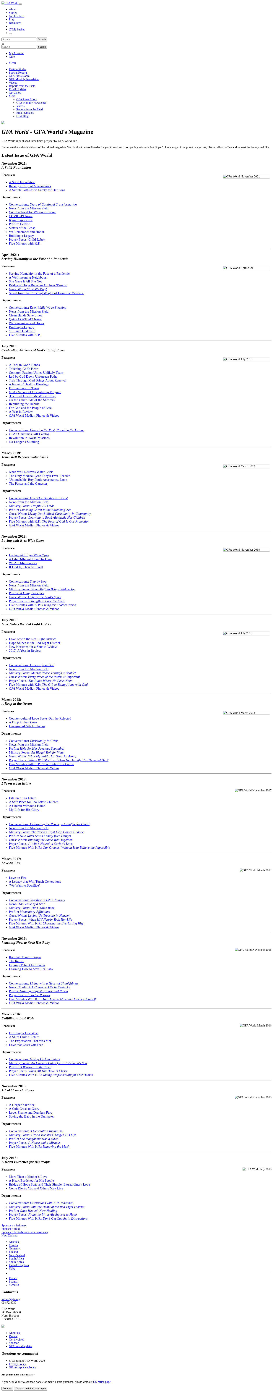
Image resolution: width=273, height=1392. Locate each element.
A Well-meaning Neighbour (27, 277)
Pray (11, 19)
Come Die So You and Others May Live (36, 1188)
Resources (15, 22)
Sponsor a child (10, 1228)
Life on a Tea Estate (22, 798)
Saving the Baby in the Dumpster (31, 1116)
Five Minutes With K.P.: (59, 847)
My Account (16, 53)
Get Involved (16, 16)
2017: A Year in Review (25, 650)
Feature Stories (17, 69)
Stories (13, 12)
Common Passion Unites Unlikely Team (36, 372)
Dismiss (7, 1388)
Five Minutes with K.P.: (49, 521)
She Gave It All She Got (25, 281)
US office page (102, 1381)
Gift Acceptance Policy (22, 1367)
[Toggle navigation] (20, 4)
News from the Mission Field (28, 208)
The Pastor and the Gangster (28, 483)
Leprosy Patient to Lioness (27, 965)
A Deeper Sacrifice (22, 1105)
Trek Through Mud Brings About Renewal (37, 380)
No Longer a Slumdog (24, 442)
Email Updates (17, 89)
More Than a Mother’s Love (28, 1176)
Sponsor (14, 1342)
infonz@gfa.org (10, 1299)
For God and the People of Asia (30, 408)
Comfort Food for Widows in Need (32, 212)
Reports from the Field (22, 86)
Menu (12, 62)
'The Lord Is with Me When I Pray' (32, 396)
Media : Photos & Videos (34, 415)
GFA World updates (20, 1346)
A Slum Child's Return (24, 1037)
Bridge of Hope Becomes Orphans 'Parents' (38, 285)
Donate (13, 1336)
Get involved (16, 1339)
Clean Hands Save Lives (25, 315)
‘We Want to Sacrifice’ (24, 885)
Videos (13, 82)
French (13, 1278)
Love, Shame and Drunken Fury (30, 1112)
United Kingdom (19, 1265)
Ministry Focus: (31, 506)
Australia (14, 1241)
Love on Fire (17, 878)
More (12, 96)
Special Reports (18, 72)
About (12, 9)
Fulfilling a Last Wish (23, 1033)
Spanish (13, 1281)
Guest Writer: (50, 513)
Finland (13, 1251)
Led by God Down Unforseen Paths (33, 376)
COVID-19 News (20, 216)
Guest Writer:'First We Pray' (28, 289)
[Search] (10, 33)
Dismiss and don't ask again (30, 1388)
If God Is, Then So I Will (26, 567)
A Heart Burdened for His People (31, 1180)
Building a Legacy (21, 235)
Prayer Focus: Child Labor (27, 239)
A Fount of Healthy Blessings (29, 384)
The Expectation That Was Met (30, 1041)
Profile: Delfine (19, 224)
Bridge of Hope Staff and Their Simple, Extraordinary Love (49, 1184)
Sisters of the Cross (22, 228)
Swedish (14, 1284)
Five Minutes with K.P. (24, 243)
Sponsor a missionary (14, 1225)
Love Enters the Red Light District (32, 639)
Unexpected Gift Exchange (27, 726)
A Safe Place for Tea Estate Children (33, 802)
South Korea (16, 1261)
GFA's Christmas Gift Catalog (29, 434)
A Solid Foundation (22, 182)
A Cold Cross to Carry (24, 1108)
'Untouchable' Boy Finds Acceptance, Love (38, 479)
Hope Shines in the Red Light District (34, 643)
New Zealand (17, 1255)
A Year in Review (21, 411)
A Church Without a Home (27, 806)
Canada (13, 1245)
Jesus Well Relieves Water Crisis (31, 472)
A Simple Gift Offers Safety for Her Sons (37, 190)
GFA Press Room (19, 75)
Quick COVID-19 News (25, 319)
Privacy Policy (17, 1364)
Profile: (40, 510)
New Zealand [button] (9, 1235)
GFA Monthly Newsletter (24, 79)
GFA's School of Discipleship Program (35, 392)
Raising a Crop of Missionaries (30, 186)
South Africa (16, 1258)
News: (27, 904)
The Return (16, 961)
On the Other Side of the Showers (32, 400)
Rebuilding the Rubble (24, 404)
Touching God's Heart (23, 369)
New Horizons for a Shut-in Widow (33, 647)
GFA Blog (15, 92)
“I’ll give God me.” (22, 331)
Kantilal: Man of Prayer (25, 957)
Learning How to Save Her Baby (31, 969)
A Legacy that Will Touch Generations (35, 881)
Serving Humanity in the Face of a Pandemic (39, 273)
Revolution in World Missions (29, 438)
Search (42, 39)
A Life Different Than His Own (30, 559)
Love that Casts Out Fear (26, 1045)
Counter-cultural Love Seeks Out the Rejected (40, 718)
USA (12, 1268)
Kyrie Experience (20, 220)
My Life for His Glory (24, 809)
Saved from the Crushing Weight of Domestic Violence (46, 293)
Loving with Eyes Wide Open (29, 555)
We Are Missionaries (23, 563)
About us (14, 1332)
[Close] (2, 44)
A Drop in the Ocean (23, 722)
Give (12, 56)
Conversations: (43, 204)
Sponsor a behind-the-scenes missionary (24, 1232)
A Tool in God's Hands (24, 365)
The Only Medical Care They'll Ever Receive (39, 476)
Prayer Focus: (47, 517)
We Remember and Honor (26, 232)
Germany (14, 1248)
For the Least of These (24, 388)
